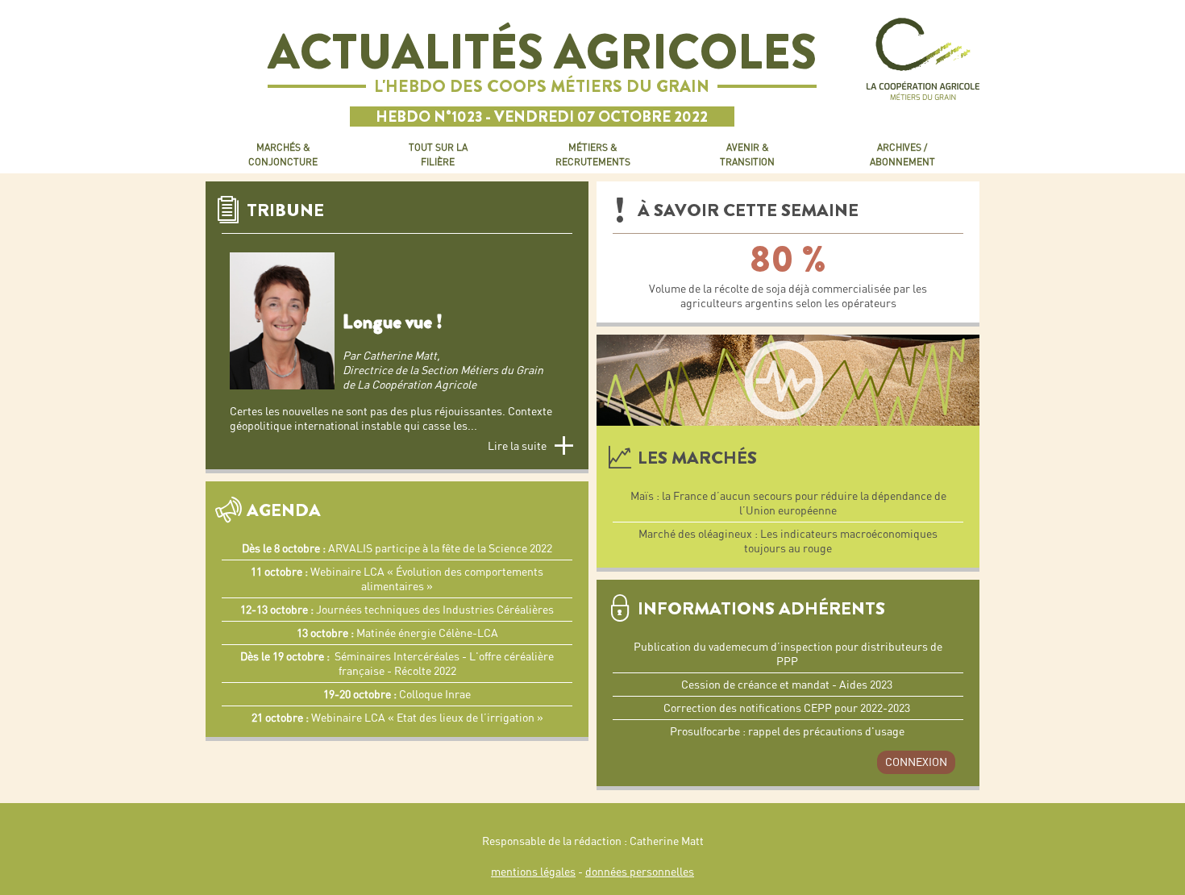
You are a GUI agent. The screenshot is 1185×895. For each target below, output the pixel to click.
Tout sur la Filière (438, 154)
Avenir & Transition (747, 154)
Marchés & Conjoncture (283, 154)
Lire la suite (517, 446)
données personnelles (639, 871)
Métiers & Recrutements (592, 154)
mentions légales (533, 871)
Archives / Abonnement (902, 154)
